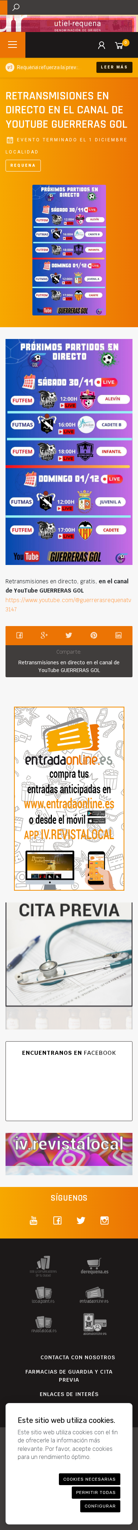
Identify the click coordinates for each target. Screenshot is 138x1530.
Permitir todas (96, 1492)
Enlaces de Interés (69, 1394)
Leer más (114, 67)
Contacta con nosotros (77, 1357)
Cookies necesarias (89, 1479)
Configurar (100, 1506)
